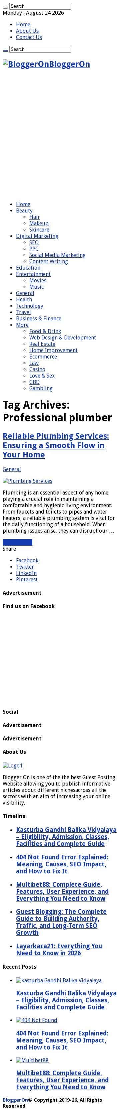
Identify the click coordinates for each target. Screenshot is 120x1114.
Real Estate (42, 344)
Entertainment (33, 274)
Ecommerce (43, 357)
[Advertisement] (60, 136)
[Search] (5, 8)
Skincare (39, 230)
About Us (27, 31)
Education (28, 268)
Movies (37, 280)
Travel (23, 312)
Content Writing (48, 261)
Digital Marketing (37, 236)
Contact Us (29, 37)
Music (36, 287)
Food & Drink (45, 331)
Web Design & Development (62, 337)
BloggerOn (15, 1100)
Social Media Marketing (57, 255)
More (22, 325)
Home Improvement (53, 350)
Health (24, 299)
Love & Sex (42, 376)
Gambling (41, 388)
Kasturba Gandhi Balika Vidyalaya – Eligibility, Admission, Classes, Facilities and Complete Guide (66, 1000)
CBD (34, 382)
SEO (34, 242)
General (25, 293)
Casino (37, 369)
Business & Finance (38, 318)
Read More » (17, 542)
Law (34, 363)
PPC (34, 249)
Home (23, 24)
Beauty (24, 210)
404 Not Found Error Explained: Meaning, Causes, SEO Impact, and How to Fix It (62, 1040)
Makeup (39, 223)
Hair (34, 217)
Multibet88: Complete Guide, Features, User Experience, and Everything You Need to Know (62, 1080)
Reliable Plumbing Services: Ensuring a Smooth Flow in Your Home (56, 445)
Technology (29, 306)
